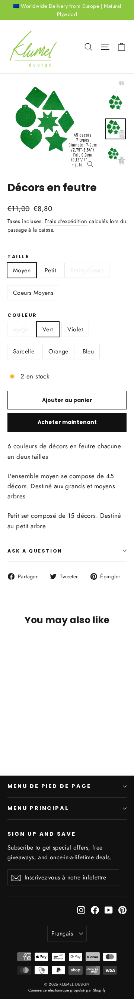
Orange (58, 351)
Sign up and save (41, 834)
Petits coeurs (86, 270)
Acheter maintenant (67, 422)
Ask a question (35, 551)
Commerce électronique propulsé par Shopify (67, 990)
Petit (50, 270)
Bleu (88, 351)
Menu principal (38, 808)
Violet (75, 329)
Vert (47, 329)
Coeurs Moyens (33, 292)
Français (62, 933)
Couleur (22, 315)
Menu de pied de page (49, 786)
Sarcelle (23, 351)
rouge (20, 329)
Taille (18, 256)
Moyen (22, 270)
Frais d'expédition (66, 221)
